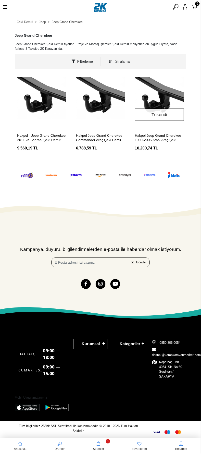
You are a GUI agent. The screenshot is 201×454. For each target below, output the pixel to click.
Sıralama (122, 61)
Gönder (141, 262)
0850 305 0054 (169, 342)
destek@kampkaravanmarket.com (176, 355)
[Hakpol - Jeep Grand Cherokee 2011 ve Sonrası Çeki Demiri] (41, 101)
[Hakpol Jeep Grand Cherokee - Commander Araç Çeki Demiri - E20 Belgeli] (100, 101)
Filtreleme (85, 61)
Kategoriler (130, 344)
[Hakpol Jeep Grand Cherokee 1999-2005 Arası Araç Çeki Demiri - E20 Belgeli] (159, 101)
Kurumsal (91, 344)
